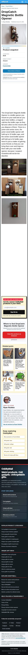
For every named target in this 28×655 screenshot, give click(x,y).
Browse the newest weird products (10, 579)
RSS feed (18, 625)
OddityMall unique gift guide (8, 554)
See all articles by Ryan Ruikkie (12, 424)
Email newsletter (6, 628)
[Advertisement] (14, 97)
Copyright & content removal (8, 609)
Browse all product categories (9, 546)
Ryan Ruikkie (6, 21)
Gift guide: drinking (9, 451)
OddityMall (7, 469)
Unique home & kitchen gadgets (9, 531)
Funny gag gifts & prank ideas (9, 534)
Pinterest (18, 622)
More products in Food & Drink (12, 436)
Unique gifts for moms (7, 564)
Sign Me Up (14, 312)
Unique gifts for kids (6, 566)
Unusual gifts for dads (7, 561)
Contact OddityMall (6, 600)
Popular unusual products (8, 582)
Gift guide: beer (8, 440)
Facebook (4, 622)
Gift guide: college (9, 444)
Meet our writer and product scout (10, 589)
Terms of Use (4, 602)
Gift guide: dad (8, 447)
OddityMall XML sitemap (7, 612)
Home (2, 6)
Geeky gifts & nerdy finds (7, 536)
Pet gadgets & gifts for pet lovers (9, 544)
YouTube (11, 625)
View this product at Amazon (14, 335)
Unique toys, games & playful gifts (10, 541)
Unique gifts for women (7, 559)
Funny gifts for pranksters (8, 571)
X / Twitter (11, 622)
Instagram (4, 625)
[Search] (25, 1)
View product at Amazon (14, 70)
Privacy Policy (5, 605)
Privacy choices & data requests (9, 607)
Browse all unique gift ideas (11, 455)
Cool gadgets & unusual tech (8, 529)
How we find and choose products (10, 587)
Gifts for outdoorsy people (8, 569)
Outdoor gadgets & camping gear (10, 539)
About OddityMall (5, 584)
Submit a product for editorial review (10, 591)
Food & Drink (9, 6)
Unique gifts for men (6, 556)
